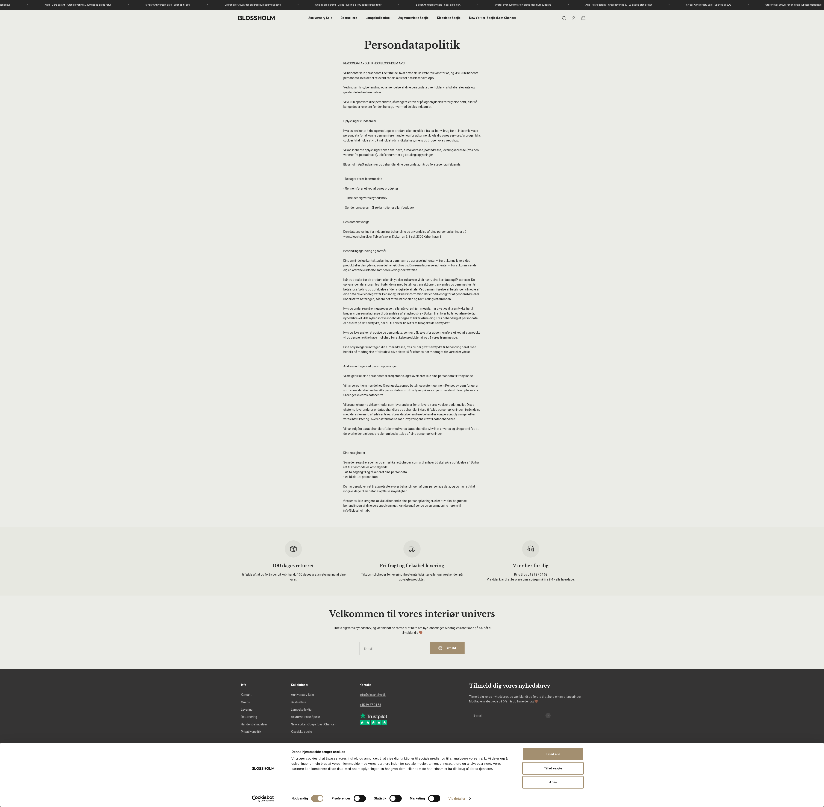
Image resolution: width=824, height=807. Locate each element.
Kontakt (246, 694)
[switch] (360, 798)
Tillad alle (553, 754)
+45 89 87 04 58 (370, 705)
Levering (247, 709)
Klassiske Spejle (448, 18)
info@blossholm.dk (373, 694)
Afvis (553, 782)
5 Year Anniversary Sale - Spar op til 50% (60, 4)
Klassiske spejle (301, 731)
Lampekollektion (378, 18)
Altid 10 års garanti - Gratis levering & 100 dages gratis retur (241, 4)
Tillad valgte (553, 768)
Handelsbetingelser (254, 724)
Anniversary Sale (320, 18)
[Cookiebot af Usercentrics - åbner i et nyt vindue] (263, 798)
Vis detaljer (456, 798)
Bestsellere (349, 18)
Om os (245, 702)
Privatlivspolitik (251, 731)
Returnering (249, 717)
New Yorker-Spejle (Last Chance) (492, 18)
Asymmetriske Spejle (413, 18)
